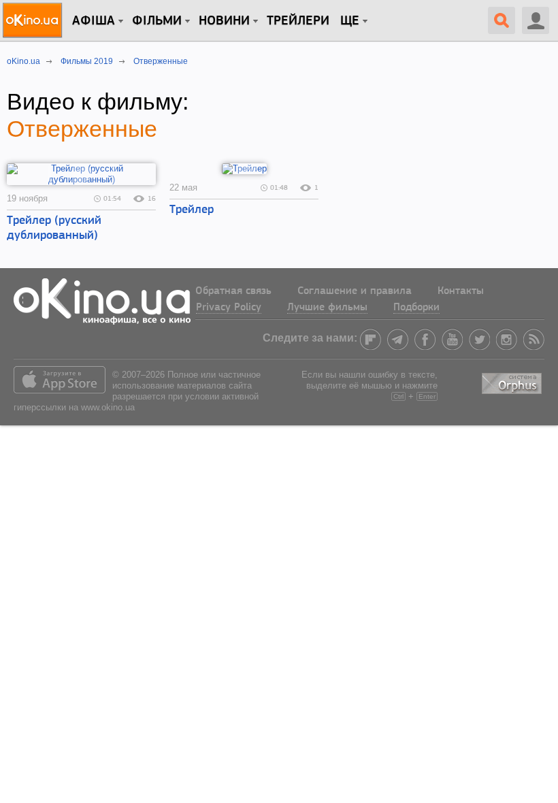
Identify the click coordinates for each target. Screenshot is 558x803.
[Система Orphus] (513, 381)
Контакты (461, 291)
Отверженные (82, 129)
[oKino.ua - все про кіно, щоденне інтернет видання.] (34, 20)
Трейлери (298, 21)
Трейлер (191, 210)
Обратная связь (233, 291)
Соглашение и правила (354, 291)
